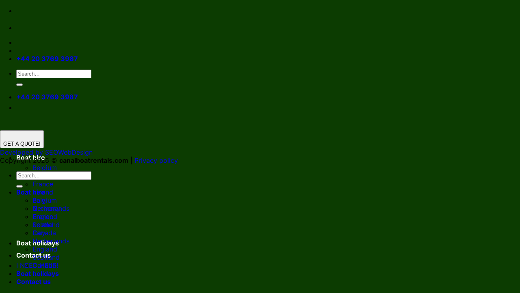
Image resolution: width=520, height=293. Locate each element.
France (42, 184)
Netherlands (50, 241)
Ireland (42, 225)
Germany (46, 208)
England (44, 249)
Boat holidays (37, 273)
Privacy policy (156, 160)
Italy (39, 233)
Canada (44, 265)
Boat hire (30, 192)
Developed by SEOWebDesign (46, 152)
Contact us (33, 282)
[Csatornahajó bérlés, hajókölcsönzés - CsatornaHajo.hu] (22, 28)
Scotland (46, 257)
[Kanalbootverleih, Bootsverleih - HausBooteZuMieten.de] (39, 28)
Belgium (44, 168)
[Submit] (19, 84)
